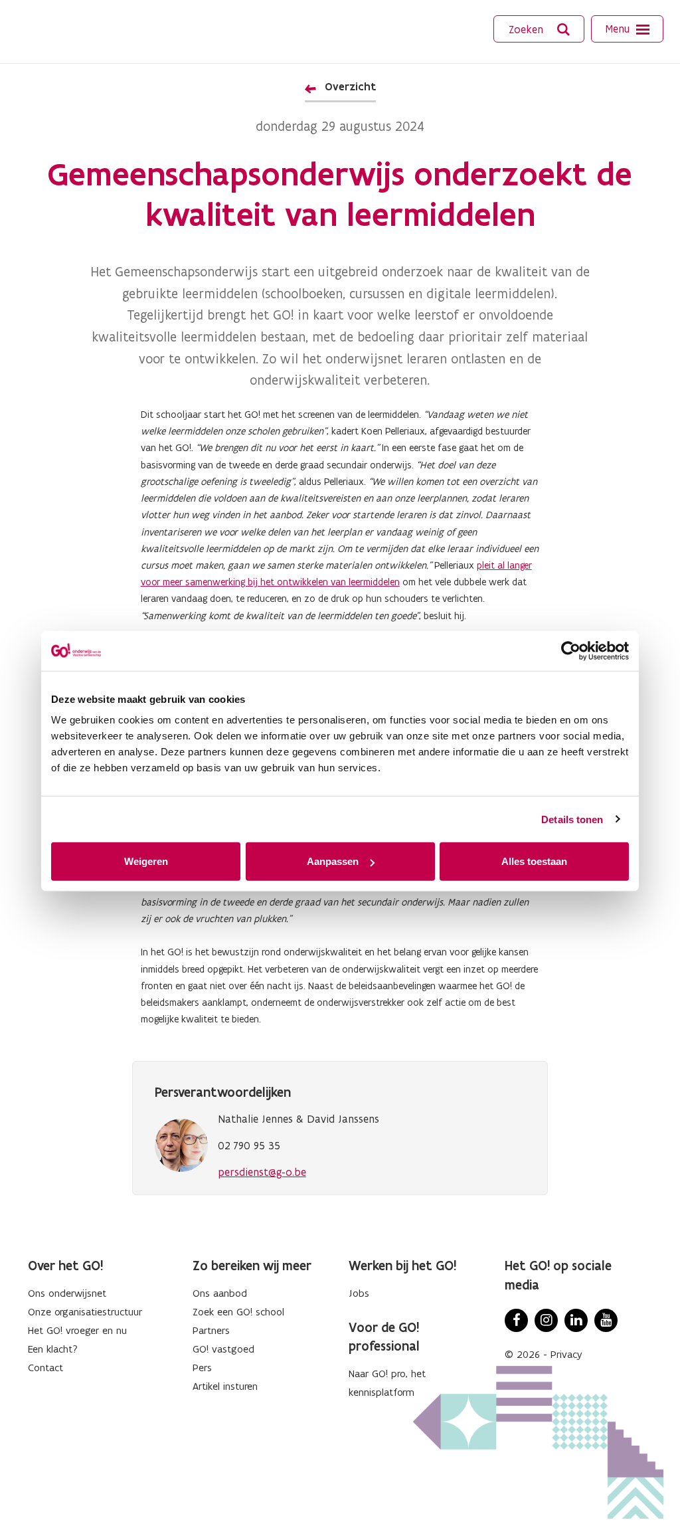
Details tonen (572, 818)
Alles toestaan (534, 861)
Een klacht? (53, 1349)
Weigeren (146, 861)
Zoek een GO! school (238, 1311)
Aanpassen (333, 861)
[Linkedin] (576, 1320)
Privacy (566, 1354)
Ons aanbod (220, 1293)
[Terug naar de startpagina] (72, 30)
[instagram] (546, 1320)
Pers (202, 1367)
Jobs (359, 1293)
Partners (211, 1330)
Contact (45, 1367)
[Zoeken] (563, 29)
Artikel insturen (225, 1386)
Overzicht (350, 86)
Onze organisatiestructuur (85, 1311)
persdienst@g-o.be (262, 1172)
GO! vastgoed (223, 1349)
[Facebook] (516, 1320)
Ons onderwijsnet (67, 1293)
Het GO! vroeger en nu (77, 1330)
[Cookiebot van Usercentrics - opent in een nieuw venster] (571, 650)
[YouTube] (606, 1320)
